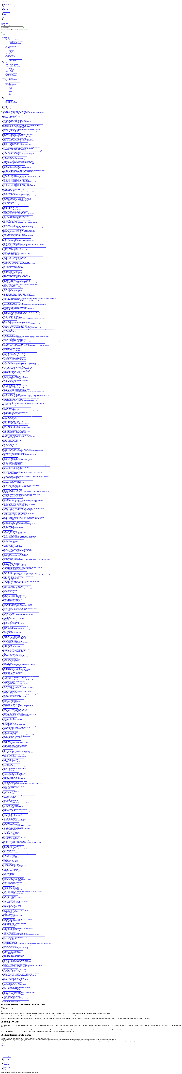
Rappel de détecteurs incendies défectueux (12, 920)
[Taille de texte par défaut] (3, 112)
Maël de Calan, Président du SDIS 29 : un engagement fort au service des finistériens (25, 112)
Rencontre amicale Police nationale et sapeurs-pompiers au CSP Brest (19, 795)
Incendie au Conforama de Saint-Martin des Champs (15, 156)
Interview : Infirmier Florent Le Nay (11, 535)
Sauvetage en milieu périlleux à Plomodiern (13, 878)
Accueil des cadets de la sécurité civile (12, 519)
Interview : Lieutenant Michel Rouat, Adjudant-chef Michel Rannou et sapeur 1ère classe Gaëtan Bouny (26, 559)
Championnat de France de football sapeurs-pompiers (15, 743)
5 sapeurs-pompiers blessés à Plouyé (11, 286)
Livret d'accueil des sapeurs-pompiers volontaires (14, 754)
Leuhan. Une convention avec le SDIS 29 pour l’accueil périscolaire (18, 213)
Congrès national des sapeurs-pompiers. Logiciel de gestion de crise (18, 240)
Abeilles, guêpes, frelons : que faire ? (11, 302)
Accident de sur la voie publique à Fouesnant (13, 820)
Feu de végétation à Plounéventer (10, 823)
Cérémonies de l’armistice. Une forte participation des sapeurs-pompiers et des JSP (21, 222)
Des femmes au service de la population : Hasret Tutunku (16, 183)
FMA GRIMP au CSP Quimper (10, 731)
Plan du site (6, 1059)
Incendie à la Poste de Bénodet (10, 437)
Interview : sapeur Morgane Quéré (11, 446)
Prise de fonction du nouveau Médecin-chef (13, 950)
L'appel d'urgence (10, 83)
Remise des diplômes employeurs (10, 968)
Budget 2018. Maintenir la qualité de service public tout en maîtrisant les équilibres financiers (24, 343)
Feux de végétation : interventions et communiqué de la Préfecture (18, 928)
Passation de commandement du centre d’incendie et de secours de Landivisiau (21, 398)
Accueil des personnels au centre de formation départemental (17, 121)
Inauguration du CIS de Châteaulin (11, 833)
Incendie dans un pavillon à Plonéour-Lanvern (13, 628)
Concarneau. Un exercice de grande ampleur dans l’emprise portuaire (18, 308)
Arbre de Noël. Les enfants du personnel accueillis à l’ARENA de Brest (19, 363)
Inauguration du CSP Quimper (10, 898)
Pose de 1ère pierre (7, 799)
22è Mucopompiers (7, 863)
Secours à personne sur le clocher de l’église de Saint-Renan (16, 431)
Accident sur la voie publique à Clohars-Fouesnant (14, 533)
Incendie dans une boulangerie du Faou (12, 384)
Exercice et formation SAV (9, 916)
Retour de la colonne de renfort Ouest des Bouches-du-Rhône (17, 585)
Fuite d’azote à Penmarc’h (9, 874)
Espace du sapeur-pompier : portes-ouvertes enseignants (15, 742)
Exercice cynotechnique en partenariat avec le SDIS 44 (15, 960)
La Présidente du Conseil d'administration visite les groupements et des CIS (20, 702)
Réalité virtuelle (12, 60)
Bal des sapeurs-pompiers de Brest (11, 252)
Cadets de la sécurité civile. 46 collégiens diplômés (14, 432)
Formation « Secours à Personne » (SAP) (12, 232)
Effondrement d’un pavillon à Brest (11, 888)
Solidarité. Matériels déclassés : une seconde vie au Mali (16, 206)
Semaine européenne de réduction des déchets (13, 786)
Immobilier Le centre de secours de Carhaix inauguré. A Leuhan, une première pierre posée (23, 312)
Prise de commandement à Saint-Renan (12, 487)
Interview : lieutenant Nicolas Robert (11, 221)
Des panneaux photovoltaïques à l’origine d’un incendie (15, 948)
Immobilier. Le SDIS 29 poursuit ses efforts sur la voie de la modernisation (20, 352)
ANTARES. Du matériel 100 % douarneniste (13, 299)
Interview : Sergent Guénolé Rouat (11, 541)
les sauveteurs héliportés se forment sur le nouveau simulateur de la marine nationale (22, 973)
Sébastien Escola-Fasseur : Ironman (11, 921)
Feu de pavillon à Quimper (9, 927)
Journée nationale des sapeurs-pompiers (12, 601)
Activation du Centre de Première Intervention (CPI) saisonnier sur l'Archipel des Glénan (23, 124)
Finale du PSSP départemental (10, 320)
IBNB (10, 91)
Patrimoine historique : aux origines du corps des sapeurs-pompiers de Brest (20, 608)
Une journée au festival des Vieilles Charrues (13, 827)
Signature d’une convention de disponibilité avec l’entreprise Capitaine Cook (20, 396)
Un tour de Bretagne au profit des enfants (12, 440)
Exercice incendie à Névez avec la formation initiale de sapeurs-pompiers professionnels (23, 450)
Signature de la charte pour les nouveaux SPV (13, 909)
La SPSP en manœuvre (8, 526)
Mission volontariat (7, 349)
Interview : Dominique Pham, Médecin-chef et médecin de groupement (19, 504)
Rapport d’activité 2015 (8, 591)
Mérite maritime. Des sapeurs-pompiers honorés (14, 475)
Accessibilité (6, 1064)
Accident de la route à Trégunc (10, 419)
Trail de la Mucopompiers (9, 334)
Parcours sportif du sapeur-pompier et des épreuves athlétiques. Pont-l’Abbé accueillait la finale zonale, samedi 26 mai (29, 298)
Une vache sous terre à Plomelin (10, 895)
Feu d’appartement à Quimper (10, 542)
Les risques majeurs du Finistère (16, 41)
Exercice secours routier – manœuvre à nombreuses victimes (16, 389)
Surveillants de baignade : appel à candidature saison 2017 (16, 521)
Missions (8, 38)
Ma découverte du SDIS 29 (9, 331)
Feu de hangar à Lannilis (9, 765)
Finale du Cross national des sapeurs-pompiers (13, 955)
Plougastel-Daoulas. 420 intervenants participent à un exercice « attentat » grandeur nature (23, 391)
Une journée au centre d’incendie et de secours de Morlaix (16, 344)
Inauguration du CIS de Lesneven (11, 782)
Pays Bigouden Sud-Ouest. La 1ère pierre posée (14, 366)
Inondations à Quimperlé (9, 886)
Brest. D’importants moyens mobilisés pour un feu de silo (16, 174)
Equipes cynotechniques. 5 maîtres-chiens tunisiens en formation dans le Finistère (21, 494)
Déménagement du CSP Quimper (10, 911)
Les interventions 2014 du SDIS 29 (11, 772)
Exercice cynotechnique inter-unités (11, 804)
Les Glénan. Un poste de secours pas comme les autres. (15, 425)
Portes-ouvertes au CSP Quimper (10, 800)
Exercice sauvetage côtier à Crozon (11, 409)
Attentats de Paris (7, 678)
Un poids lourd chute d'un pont (10, 938)
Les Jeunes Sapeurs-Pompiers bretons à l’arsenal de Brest (16, 451)
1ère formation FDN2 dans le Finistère (12, 983)
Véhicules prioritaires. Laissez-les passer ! (12, 248)
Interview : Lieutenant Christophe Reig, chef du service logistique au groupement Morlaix (23, 517)
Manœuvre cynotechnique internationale (12, 747)
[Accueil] (4, 34)
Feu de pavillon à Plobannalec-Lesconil (12, 701)
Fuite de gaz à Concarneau (9, 875)
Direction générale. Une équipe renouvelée (13, 399)
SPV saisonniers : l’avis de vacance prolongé (13, 507)
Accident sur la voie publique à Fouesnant (12, 317)
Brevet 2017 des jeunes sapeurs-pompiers (12, 481)
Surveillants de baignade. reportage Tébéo (12, 271)
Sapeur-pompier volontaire (12, 64)
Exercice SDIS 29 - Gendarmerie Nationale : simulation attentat (17, 459)
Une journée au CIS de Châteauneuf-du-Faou (13, 806)
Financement (12, 57)
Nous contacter (6, 12)
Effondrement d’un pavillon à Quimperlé (12, 889)
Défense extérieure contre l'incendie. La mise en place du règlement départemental (21, 129)
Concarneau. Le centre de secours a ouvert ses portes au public (17, 449)
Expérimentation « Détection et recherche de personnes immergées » (18, 705)
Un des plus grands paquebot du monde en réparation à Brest (17, 691)
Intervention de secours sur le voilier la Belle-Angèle (15, 385)
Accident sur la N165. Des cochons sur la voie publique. (16, 467)
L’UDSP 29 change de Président (10, 621)
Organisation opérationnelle (12, 46)
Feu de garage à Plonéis (8, 202)
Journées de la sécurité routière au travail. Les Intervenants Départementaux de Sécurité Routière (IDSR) (26, 466)
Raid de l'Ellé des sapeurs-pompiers (11, 660)
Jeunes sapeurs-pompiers (11, 75)
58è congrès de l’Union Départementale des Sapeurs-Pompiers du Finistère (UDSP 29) (22, 567)
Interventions (9, 80)
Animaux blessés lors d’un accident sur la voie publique (15, 377)
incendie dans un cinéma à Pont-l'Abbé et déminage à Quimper (17, 945)
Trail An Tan (6, 750)
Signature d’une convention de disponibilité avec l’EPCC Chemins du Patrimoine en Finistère (24, 318)
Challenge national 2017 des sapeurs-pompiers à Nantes (15, 522)
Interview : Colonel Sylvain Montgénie (12, 414)
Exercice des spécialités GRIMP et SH (12, 277)
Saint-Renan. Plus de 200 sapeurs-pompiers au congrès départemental (19, 370)
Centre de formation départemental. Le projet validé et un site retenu (18, 140)
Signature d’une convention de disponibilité (13, 464)
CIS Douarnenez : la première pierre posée (12, 996)
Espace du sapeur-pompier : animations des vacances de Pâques (17, 629)
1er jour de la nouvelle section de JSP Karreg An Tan (15, 249)
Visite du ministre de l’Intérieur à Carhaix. (12, 290)
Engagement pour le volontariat (10, 606)
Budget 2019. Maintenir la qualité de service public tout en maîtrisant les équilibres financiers (24, 188)
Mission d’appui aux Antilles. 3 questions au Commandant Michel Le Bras (20, 400)
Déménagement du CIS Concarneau (11, 646)
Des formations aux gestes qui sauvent (12, 647)
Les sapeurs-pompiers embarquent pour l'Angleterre (15, 307)
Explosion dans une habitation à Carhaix (12, 218)
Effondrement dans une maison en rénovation (13, 644)
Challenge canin (7, 404)
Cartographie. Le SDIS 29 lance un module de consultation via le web (19, 230)
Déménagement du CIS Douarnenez (11, 951)
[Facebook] (3, 18)
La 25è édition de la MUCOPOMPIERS (12, 468)
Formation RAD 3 (7, 572)
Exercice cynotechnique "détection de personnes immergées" (17, 736)
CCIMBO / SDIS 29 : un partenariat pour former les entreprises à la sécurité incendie (22, 327)
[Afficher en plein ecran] (4, 1045)
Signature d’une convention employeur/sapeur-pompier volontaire (18, 226)
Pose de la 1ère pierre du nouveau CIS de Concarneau (15, 813)
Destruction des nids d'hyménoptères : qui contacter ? (15, 582)
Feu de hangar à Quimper (9, 873)
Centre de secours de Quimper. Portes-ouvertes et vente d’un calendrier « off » (20, 411)
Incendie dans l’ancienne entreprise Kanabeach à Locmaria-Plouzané (18, 576)
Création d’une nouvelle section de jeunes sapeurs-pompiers (16, 322)
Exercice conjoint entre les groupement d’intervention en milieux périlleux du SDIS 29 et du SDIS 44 (26, 395)
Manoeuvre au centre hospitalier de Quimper (13, 350)
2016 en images (6, 499)
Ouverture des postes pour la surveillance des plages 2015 (16, 715)
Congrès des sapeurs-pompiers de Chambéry (13, 915)
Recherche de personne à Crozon (10, 439)
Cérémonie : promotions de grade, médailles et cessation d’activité (18, 811)
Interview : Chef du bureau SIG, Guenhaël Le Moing (15, 551)
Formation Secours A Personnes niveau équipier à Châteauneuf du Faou (19, 854)
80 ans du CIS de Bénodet (9, 729)
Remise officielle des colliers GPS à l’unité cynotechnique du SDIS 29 (19, 664)
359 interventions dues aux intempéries (12, 632)
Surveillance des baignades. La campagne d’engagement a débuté (18, 134)
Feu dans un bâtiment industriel (10, 590)
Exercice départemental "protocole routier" (13, 685)
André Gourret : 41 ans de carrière (11, 869)
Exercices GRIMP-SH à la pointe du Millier (13, 490)
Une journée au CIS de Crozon (10, 843)
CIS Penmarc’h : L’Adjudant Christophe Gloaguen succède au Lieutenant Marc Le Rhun (23, 842)
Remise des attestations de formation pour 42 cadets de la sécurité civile (19, 295)
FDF (10, 96)
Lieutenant (11, 69)
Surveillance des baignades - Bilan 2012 (12, 993)
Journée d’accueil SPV (8, 382)
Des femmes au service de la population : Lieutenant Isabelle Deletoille (19, 185)
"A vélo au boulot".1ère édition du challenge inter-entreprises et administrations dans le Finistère (24, 314)
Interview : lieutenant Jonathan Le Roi (12, 209)
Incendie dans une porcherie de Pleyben (12, 587)
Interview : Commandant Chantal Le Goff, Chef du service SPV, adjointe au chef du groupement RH (26, 491)
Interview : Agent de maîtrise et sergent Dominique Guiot (16, 554)
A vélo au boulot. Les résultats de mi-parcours (13, 303)
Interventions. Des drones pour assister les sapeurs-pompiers (16, 216)
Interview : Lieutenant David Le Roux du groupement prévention (18, 509)
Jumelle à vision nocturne (9, 797)
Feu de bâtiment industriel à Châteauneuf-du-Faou (14, 746)
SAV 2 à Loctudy (7, 851)
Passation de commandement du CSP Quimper (13, 618)
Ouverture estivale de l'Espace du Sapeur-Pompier (14, 724)
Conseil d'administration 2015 (10, 723)
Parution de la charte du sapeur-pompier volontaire (14, 985)
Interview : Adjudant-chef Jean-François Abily (13, 376)
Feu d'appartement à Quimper (10, 929)
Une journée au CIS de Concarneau (11, 832)
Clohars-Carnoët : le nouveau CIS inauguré (13, 893)
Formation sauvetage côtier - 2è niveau (12, 991)
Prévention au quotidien (11, 102)
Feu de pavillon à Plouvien (9, 810)
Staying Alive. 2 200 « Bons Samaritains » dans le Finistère (16, 126)
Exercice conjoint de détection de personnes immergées (15, 626)
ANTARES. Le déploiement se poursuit (12, 309)
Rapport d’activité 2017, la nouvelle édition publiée (14, 273)
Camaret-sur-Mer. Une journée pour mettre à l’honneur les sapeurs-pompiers (20, 284)
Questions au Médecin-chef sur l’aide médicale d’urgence (16, 423)
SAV (10, 93)
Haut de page (6, 1069)
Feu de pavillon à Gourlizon (9, 354)
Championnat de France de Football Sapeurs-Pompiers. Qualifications (19, 231)
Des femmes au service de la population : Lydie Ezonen (15, 179)
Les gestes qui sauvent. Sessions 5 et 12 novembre (14, 564)
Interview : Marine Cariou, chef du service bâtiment (15, 532)
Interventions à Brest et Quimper (10, 658)
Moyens (8, 47)
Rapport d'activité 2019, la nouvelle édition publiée (14, 138)
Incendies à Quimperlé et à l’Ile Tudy (11, 777)
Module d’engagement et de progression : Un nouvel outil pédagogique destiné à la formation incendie (26, 336)
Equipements (12, 51)
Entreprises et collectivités (9, 6)
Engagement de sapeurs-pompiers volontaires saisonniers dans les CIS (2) (19, 195)
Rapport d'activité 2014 (8, 722)
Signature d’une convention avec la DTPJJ (13, 866)
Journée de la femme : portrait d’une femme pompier (15, 964)
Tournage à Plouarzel (8, 289)
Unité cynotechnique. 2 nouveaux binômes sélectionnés (15, 142)
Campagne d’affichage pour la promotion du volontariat (15, 979)
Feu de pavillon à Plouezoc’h (9, 560)
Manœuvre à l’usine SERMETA (10, 829)
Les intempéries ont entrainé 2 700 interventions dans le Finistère (17, 884)
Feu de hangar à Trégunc (9, 850)
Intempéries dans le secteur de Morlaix (12, 297)
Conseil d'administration (11, 53)
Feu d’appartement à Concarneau (10, 335)
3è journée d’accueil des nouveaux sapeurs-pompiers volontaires (17, 568)
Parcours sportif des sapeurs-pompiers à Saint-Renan (15, 160)
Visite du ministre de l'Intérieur (10, 883)
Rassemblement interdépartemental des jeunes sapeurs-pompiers (17, 605)
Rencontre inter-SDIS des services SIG (12, 378)
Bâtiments (11, 50)
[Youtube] (3, 20)
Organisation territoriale (11, 79)
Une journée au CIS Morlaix (9, 796)
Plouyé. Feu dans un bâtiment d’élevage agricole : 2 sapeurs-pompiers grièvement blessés (23, 282)
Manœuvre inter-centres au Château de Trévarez (14, 841)
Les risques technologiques (15, 43)
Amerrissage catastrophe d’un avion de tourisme (14, 258)
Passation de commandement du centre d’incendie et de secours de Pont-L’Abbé (21, 192)
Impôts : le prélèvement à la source (11, 477)
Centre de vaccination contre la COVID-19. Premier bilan (16, 127)
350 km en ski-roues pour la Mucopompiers (13, 158)
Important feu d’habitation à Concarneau (12, 897)
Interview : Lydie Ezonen (9, 455)
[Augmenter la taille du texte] (5, 112)
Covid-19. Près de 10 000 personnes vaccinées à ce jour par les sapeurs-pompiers (21, 125)
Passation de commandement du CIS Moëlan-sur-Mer (15, 683)
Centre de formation (10, 56)
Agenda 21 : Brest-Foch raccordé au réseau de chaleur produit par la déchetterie (21, 612)
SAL (10, 92)
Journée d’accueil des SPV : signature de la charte (14, 923)
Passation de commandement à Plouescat (12, 719)
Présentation (6, 37)
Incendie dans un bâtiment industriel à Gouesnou (14, 234)
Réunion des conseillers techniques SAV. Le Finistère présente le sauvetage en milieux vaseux (24, 177)
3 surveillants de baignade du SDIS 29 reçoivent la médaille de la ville (19, 263)
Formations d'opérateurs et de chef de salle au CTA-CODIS (16, 649)
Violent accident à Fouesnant (9, 265)
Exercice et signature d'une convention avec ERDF (14, 768)
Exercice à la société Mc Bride (10, 594)
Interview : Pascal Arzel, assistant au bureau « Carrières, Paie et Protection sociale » (22, 485)
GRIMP (11, 86)
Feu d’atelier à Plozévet (8, 580)
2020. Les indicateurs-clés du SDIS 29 (12, 122)
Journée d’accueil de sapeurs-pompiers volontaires (14, 636)
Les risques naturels (13, 42)
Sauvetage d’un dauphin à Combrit (11, 254)
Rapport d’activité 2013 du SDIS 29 (11, 836)
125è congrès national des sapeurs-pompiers (13, 261)
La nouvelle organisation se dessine (11, 207)
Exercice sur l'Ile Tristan (8, 145)
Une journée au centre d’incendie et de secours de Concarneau (17, 407)
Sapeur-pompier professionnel (13, 66)
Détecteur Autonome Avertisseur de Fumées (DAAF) (15, 781)
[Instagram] (3, 19)
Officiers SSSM (9, 71)
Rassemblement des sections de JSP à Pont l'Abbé (14, 597)
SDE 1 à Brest (6, 610)
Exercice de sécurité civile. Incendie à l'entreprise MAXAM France (18, 136)
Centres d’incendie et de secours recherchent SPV (14, 837)
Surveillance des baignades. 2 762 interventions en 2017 (16, 402)
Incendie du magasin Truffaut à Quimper (12, 489)
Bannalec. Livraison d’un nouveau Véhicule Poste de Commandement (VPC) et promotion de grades (26, 345)
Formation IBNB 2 (7, 224)
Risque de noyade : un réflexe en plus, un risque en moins (16, 428)
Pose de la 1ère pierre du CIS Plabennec (12, 686)
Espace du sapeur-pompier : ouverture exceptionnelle (15, 745)
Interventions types (7, 801)
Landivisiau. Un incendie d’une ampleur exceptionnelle (15, 275)
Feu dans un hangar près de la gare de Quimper (14, 577)
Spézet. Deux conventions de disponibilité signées (14, 172)
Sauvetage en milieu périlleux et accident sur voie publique (16, 840)
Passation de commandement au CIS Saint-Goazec (14, 373)
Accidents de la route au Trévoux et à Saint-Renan (14, 359)
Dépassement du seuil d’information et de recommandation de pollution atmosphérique (22, 965)
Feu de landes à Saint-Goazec (10, 473)
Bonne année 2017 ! (8, 530)
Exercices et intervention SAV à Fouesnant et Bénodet (15, 412)
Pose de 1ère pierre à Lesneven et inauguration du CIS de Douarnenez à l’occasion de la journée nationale (27, 943)
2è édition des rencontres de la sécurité (12, 805)
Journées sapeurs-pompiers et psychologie (12, 882)
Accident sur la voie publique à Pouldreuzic (13, 672)
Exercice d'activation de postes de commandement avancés (16, 770)
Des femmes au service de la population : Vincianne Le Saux (17, 184)
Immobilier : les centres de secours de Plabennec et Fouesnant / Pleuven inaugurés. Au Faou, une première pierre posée (30, 574)
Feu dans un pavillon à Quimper (10, 531)
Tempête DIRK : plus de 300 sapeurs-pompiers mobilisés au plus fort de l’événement (22, 891)
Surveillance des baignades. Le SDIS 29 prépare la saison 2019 (17, 198)
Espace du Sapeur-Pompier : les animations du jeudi (15, 709)
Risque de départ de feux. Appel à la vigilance (13, 845)
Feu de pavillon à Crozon (9, 556)
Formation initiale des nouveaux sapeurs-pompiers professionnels (18, 480)
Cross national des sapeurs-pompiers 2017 (12, 496)
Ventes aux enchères (8, 769)
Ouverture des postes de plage (10, 592)
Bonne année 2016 (7, 663)
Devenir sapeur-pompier (8, 62)
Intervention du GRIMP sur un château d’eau (13, 877)
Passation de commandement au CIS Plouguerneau (14, 667)
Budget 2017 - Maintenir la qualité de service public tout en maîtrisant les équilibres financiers (24, 508)
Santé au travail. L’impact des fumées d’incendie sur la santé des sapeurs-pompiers (21, 147)
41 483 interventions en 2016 (9, 516)
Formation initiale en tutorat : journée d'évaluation (14, 962)
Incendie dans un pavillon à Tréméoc (11, 448)
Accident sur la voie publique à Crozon (12, 905)
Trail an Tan (6, 633)
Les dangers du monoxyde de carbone (11, 348)
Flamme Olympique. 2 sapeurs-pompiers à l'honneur (15, 120)
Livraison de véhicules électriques (11, 864)
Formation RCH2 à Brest (9, 953)
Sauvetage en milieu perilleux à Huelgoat (12, 997)
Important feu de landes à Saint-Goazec (12, 870)
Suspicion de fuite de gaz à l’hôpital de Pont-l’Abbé (15, 512)
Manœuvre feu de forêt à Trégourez (11, 622)
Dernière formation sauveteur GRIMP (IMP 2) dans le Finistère (17, 825)
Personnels (11, 48)
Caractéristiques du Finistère (12, 39)
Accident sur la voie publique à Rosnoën (12, 272)
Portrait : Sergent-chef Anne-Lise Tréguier (12, 641)
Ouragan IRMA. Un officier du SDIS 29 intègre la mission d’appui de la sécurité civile (22, 416)
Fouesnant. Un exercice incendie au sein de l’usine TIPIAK (16, 276)
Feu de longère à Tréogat (9, 900)
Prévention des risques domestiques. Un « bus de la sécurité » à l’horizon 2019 (21, 300)
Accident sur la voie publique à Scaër (11, 704)
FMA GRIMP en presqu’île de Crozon (12, 846)
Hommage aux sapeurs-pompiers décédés (12, 358)
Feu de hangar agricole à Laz (9, 924)
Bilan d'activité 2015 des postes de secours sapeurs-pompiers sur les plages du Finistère (22, 694)
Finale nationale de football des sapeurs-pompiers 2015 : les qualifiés (18, 734)
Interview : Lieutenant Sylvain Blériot (11, 563)
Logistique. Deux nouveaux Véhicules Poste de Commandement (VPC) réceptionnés (22, 364)
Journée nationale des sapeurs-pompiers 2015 (13, 728)
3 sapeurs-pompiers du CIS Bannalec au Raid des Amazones (17, 767)
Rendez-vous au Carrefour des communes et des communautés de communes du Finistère (23, 244)
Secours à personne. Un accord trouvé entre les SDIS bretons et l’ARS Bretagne (21, 311)
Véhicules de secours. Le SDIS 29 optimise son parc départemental (18, 161)
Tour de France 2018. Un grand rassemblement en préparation (17, 279)
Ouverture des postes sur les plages (11, 119)
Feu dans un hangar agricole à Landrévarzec (13, 569)
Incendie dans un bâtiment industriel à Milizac (13, 758)
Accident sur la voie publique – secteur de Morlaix (14, 514)
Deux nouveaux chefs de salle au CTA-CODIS (14, 165)
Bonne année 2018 (7, 362)
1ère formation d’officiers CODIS (11, 857)
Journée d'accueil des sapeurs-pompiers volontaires (14, 756)
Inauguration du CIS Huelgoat (10, 688)
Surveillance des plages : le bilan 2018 (12, 259)
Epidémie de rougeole (8, 330)
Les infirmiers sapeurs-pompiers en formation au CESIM (16, 966)
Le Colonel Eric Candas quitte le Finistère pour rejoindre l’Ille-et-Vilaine (19, 454)
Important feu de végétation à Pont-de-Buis (13, 713)
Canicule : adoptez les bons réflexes (11, 441)
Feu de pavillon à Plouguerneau (10, 816)
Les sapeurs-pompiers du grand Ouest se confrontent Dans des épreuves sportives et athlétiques (24, 304)
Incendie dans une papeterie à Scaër (11, 988)
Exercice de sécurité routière (9, 193)
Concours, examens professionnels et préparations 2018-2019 (17, 262)
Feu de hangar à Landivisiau (9, 157)
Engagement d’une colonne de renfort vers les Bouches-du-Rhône (18, 589)
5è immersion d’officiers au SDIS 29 (11, 239)
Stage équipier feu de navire (9, 615)
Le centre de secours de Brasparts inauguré (13, 498)
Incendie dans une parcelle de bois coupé (12, 270)
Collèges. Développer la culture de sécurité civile (14, 189)
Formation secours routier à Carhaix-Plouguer (13, 623)
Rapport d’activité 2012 (8, 939)
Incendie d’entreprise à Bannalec (10, 925)
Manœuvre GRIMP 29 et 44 (9, 285)
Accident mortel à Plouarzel (9, 381)
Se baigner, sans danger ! (9, 117)
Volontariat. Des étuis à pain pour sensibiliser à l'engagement (16, 115)
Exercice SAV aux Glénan (9, 807)
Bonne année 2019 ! (8, 203)
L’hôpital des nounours (8, 627)
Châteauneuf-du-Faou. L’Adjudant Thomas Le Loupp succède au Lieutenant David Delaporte (24, 403)
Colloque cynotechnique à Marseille (11, 600)
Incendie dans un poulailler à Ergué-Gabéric (13, 421)
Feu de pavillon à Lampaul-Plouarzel (11, 902)
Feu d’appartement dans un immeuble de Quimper (14, 453)
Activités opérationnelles (8, 78)
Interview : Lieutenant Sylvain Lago (11, 316)
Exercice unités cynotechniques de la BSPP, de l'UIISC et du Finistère (19, 992)
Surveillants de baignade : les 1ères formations (13, 482)
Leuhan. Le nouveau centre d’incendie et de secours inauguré (17, 167)
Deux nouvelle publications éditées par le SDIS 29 (14, 339)
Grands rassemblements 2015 (10, 717)
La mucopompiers (7, 617)
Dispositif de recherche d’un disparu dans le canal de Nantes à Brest (18, 904)
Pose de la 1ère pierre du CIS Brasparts (12, 668)
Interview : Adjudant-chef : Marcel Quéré (12, 478)
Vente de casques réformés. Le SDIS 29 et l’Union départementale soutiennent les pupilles (23, 227)
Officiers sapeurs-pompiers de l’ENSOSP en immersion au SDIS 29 (18, 338)
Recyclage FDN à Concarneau (10, 856)
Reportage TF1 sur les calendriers (10, 791)
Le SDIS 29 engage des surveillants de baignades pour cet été (17, 355)
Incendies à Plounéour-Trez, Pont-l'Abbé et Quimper (15, 665)
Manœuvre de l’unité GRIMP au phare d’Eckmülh (14, 638)
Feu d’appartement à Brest (9, 613)
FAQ (4, 14)
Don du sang (6, 619)
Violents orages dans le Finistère (10, 708)
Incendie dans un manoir (8, 674)
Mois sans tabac (7, 562)
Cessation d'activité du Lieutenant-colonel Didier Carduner (16, 669)
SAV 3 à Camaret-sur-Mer (9, 892)
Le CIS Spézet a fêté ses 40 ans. (10, 457)
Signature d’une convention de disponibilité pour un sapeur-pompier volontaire (21, 676)
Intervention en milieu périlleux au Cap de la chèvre (15, 969)
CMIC (10, 87)
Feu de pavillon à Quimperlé (9, 896)
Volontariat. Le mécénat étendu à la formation (13, 340)
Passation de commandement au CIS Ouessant (13, 699)
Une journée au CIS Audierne (10, 661)
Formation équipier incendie (9, 225)
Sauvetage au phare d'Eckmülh (10, 700)
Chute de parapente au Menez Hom (11, 418)
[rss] (3, 17)
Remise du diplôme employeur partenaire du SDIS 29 (15, 865)
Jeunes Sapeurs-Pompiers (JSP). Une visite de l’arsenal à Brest (17, 368)
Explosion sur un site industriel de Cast (12, 471)
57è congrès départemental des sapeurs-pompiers (14, 681)
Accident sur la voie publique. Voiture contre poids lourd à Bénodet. (18, 153)
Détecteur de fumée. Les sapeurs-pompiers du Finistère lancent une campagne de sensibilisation (24, 247)
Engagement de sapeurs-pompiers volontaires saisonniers (16, 194)
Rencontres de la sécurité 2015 (10, 690)
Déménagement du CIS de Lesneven (11, 793)
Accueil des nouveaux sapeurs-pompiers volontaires (15, 571)
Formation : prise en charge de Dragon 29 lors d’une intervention (17, 974)
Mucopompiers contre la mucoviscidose (12, 740)
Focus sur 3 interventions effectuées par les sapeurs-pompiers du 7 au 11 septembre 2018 (23, 256)
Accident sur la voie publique (10, 907)
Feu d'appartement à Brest (9, 645)
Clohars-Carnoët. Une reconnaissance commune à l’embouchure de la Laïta (20, 436)
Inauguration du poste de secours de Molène (13, 956)
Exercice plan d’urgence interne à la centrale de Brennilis (16, 910)
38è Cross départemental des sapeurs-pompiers (13, 774)
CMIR (10, 88)
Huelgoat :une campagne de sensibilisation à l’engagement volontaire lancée (20, 573)
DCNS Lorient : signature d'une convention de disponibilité (16, 987)
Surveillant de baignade (11, 73)
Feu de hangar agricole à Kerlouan (11, 822)
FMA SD (5, 720)
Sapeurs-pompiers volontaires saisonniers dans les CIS (15, 656)
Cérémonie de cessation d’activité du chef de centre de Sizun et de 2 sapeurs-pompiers (22, 518)
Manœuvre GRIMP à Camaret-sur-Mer (12, 695)
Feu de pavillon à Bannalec (9, 855)
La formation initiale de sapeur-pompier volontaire (14, 957)
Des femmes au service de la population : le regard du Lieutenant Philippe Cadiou (21, 176)
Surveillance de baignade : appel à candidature (13, 872)
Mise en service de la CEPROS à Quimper (13, 737)
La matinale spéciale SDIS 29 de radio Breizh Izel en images (17, 220)
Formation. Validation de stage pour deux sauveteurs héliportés (17, 144)
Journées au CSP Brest (8, 682)
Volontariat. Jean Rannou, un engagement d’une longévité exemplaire (19, 513)
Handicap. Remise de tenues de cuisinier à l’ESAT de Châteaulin (17, 367)
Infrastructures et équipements (15, 59)
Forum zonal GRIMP (8, 749)
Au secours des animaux (8, 445)
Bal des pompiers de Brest (9, 408)
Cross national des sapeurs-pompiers (11, 635)
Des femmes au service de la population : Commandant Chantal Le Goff (19, 181)
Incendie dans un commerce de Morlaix (12, 469)
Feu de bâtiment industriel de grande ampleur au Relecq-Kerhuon (18, 510)
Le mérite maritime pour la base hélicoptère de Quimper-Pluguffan (18, 614)
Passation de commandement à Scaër (11, 763)
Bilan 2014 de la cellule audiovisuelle (11, 761)
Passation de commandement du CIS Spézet (13, 880)
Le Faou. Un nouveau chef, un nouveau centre (13, 394)
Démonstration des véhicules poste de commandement (15, 211)
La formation (12, 65)
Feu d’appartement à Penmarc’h (10, 332)
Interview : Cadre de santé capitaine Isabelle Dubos (14, 257)
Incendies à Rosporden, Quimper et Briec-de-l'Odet (14, 361)
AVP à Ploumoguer (7, 631)
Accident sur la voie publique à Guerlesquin (13, 814)
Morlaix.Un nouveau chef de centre (11, 492)
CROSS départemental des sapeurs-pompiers (13, 651)
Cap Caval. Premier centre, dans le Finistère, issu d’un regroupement (18, 171)
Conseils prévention (7, 98)
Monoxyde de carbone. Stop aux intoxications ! (14, 113)
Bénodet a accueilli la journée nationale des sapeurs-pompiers (17, 435)
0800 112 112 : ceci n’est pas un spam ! (12, 116)
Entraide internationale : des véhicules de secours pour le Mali (17, 238)
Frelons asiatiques (7, 788)
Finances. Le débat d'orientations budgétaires (13, 539)
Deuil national (6, 779)
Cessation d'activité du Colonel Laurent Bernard (14, 650)
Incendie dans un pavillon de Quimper (12, 426)
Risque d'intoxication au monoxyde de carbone (13, 978)
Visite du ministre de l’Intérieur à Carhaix (12, 291)
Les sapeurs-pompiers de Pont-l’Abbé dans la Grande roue (16, 253)
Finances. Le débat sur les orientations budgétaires (14, 204)
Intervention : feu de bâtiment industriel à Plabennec (15, 994)
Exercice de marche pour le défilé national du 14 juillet (15, 947)
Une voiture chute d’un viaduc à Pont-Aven (13, 267)
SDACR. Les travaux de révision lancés (12, 133)
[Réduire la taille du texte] (1, 112)
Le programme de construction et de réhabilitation (14, 677)
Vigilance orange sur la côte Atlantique (12, 659)
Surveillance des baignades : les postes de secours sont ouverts (17, 828)
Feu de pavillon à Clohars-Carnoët (11, 732)
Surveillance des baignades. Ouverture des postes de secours (16, 280)
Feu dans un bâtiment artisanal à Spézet (12, 152)
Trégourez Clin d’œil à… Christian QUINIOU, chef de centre (17, 200)
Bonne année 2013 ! (8, 977)
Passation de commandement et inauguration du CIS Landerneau (17, 919)
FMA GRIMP (6, 859)
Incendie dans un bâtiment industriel (11, 422)
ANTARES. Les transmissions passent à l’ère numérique (16, 371)
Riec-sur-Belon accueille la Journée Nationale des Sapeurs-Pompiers (18, 848)
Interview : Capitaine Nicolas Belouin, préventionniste (15, 505)
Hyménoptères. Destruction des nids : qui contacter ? (15, 149)
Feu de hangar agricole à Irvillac (10, 759)
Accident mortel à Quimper (9, 941)
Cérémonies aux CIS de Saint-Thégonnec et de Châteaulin (16, 802)
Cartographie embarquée (8, 755)
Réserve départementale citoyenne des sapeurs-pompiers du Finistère (18, 162)
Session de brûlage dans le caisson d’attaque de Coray (15, 971)
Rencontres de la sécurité (9, 386)
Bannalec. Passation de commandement (12, 166)
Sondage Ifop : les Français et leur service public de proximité (17, 486)
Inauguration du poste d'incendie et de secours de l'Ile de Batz (17, 879)
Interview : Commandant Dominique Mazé (13, 527)
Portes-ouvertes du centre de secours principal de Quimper (16, 405)
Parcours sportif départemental (10, 175)
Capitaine (11, 70)
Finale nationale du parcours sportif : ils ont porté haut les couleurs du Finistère (21, 934)
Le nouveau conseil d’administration (11, 824)
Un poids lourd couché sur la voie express (12, 268)
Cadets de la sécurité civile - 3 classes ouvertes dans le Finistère (17, 550)
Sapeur (10, 68)
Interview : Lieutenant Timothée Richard (12, 546)
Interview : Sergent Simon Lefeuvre (11, 624)
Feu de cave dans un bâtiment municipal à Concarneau (15, 642)
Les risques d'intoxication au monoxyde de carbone (14, 775)
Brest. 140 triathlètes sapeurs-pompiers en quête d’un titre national (18, 148)
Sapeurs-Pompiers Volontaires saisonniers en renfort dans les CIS (18, 752)
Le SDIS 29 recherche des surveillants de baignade (14, 773)
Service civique (9, 74)
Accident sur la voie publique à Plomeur (12, 815)
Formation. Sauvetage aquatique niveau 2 (12, 143)
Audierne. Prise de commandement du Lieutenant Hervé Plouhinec (18, 235)
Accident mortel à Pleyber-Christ (10, 417)
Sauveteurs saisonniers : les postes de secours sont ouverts (16, 1000)
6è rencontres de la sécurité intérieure (11, 236)
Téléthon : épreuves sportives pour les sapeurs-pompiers (15, 901)
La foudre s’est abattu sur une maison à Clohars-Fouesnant (16, 294)
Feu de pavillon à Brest (8, 868)
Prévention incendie (10, 101)
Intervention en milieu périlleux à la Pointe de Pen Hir (15, 819)
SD (10, 89)
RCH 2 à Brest (6, 540)
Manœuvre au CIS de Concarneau (11, 787)
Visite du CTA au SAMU (9, 718)
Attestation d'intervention (14, 82)
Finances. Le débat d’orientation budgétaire (13, 135)
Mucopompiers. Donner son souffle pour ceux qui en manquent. (17, 168)
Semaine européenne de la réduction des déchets (14, 217)
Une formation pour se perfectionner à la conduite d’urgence (16, 427)
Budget (10, 52)
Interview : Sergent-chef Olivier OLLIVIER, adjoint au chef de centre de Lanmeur (21, 501)
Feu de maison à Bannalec (9, 544)
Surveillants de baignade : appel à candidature (13, 655)
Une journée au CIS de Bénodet (10, 818)
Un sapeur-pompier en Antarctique (11, 852)
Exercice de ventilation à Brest (10, 444)
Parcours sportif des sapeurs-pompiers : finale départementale (17, 959)
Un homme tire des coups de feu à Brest (12, 887)
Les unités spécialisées (11, 84)
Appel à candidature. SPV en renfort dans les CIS (14, 357)
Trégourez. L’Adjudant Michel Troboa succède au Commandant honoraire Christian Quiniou (24, 170)
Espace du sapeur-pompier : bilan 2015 (12, 654)
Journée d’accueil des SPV (9, 834)
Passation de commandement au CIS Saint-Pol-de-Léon (15, 696)
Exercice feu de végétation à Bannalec (12, 596)
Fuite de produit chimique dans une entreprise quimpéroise (16, 460)
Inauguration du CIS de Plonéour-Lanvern (12, 1001)
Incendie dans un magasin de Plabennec (12, 952)
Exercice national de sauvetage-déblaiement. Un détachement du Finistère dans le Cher (22, 472)
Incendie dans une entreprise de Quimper (12, 982)
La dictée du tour (7, 321)
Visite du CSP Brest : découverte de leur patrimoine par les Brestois (18, 687)
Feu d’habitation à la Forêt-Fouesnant (11, 372)
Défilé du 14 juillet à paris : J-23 (10, 942)
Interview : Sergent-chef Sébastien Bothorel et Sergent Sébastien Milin (19, 537)
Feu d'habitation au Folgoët (9, 733)
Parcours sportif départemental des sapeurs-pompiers (15, 325)
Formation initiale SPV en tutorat (10, 861)
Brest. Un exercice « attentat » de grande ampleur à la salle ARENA (18, 163)
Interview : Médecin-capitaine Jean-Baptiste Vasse (14, 387)
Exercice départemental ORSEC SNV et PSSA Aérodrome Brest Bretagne (20, 726)
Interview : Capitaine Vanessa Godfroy (12, 463)
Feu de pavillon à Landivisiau (10, 738)
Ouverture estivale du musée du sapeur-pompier (14, 595)
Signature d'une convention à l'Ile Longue (12, 653)
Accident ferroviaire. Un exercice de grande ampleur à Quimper (17, 495)
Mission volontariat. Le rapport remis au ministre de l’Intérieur (17, 293)
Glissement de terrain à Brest (9, 932)
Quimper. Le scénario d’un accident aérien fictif (14, 197)
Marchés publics (7, 4)
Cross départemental (8, 346)
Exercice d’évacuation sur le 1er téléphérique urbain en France (17, 549)
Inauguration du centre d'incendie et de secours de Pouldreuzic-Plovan (19, 679)
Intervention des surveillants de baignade (12, 266)
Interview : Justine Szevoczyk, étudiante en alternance (15, 380)
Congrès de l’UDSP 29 (8, 912)
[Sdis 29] (1, 32)
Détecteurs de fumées (8, 764)
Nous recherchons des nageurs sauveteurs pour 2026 (17, 111)
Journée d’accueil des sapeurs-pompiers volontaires (14, 313)
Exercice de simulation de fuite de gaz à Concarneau (15, 555)
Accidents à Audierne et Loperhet (10, 241)
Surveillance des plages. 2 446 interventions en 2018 (15, 245)
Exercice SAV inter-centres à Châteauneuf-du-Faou (14, 503)
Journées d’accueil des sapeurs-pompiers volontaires (15, 809)
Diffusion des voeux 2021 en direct (11, 130)
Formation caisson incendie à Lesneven (12, 443)
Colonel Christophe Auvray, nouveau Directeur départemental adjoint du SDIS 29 (21, 581)
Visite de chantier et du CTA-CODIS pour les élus (14, 989)
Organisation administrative (12, 45)
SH (10, 94)
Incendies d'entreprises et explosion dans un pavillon (15, 933)
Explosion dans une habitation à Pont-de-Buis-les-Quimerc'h (16, 706)
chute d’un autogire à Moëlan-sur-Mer (11, 930)
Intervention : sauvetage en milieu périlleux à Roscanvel (15, 998)
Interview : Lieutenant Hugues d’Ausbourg (13, 462)
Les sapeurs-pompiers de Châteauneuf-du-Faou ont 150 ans (16, 727)
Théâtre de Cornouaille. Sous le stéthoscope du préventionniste (17, 326)
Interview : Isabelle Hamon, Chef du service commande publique (18, 524)
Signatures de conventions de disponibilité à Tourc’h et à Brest (17, 961)
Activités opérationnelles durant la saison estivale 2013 (15, 937)
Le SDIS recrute (7, 1)
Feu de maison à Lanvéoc (9, 918)
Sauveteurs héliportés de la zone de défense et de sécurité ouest (17, 154)
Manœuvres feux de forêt (9, 305)
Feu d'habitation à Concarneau (10, 760)
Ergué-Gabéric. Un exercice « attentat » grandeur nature (16, 434)
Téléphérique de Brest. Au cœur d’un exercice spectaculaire (16, 281)
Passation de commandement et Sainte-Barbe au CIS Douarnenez (18, 670)
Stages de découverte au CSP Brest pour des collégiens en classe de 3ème (19, 186)
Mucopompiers (6, 741)
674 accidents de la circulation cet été (11, 250)
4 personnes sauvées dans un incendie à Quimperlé (14, 637)
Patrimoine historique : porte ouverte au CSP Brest (14, 609)
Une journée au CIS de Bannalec (10, 838)
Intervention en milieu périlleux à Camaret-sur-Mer (14, 984)
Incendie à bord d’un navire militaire (11, 583)
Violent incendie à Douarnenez (10, 375)
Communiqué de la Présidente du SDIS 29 (12, 548)
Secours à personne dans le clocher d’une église (14, 778)
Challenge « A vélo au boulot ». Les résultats (13, 288)
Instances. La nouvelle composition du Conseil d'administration (17, 139)
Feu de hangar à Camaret (9, 831)
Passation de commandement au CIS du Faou (13, 980)
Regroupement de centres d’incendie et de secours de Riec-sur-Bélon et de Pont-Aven (22, 783)
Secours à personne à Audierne (10, 640)
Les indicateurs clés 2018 (9, 190)
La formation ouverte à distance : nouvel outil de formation (16, 751)
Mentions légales (7, 1057)
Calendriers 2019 (7, 208)
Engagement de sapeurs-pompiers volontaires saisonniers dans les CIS (19, 523)
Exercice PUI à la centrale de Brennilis (12, 784)
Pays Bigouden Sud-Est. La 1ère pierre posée (13, 229)
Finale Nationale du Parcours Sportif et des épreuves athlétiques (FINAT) (19, 714)
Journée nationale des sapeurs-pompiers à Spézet (14, 603)
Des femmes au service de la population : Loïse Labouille (16, 180)
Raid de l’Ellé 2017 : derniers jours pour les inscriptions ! (16, 528)
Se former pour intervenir (9, 790)
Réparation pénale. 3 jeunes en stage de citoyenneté (14, 212)
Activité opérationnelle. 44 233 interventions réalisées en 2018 (17, 199)
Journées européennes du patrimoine (11, 413)
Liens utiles (6, 9)
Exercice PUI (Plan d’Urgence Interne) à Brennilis (14, 565)
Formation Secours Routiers (9, 847)
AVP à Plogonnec (7, 792)
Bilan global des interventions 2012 (11, 970)
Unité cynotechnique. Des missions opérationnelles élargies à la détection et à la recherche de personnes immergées (29, 329)
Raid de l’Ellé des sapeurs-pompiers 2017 (12, 553)
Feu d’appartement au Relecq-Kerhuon (12, 906)
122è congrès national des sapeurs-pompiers (13, 697)
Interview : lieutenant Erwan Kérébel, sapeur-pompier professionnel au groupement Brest (23, 500)
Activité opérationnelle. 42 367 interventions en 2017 (15, 353)
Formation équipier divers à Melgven (11, 558)
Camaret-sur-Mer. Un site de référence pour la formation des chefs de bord (20, 131)
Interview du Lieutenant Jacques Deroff (12, 243)
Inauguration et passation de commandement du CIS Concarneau (17, 604)
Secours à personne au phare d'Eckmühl (12, 711)
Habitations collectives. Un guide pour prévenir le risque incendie (18, 215)
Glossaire (5, 1062)
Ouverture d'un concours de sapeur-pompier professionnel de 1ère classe (19, 975)
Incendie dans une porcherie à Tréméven (12, 599)
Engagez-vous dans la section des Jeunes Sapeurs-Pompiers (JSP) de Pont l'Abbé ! (21, 323)
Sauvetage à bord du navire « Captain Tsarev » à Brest (15, 586)
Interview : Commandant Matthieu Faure (12, 458)
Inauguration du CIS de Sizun (10, 946)
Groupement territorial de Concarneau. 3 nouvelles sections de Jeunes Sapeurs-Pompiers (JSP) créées (26, 476)
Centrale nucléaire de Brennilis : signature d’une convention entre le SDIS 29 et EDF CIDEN (24, 936)
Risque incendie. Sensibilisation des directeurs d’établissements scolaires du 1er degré (22, 151)
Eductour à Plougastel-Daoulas (10, 692)
